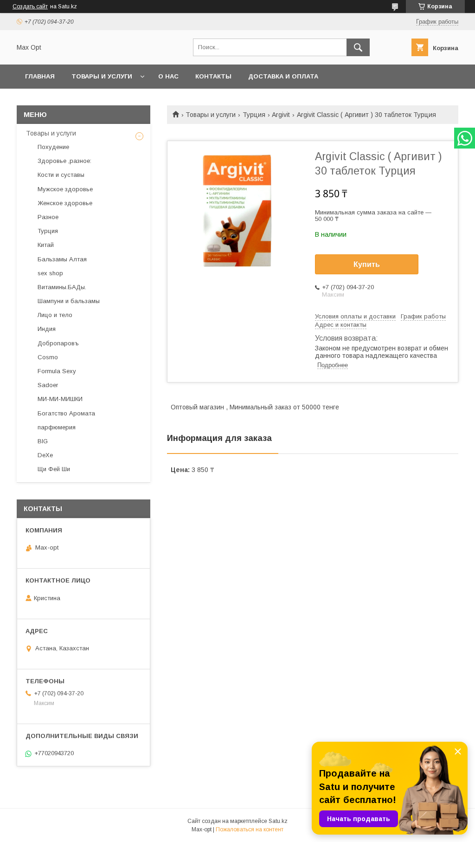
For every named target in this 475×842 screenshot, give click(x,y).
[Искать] (358, 47)
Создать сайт (30, 6)
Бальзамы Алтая (62, 259)
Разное (48, 217)
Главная (40, 76)
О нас (168, 76)
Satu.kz (278, 821)
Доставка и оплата (283, 76)
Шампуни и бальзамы (69, 301)
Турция (254, 114)
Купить (366, 264)
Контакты (213, 76)
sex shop (50, 273)
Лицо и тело (55, 314)
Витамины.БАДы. (62, 287)
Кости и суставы (61, 174)
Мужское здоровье (65, 189)
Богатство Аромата (66, 413)
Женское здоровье (65, 203)
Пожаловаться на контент (249, 829)
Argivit (281, 114)
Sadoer (48, 385)
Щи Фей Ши (54, 469)
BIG (43, 441)
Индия (47, 328)
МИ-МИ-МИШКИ (60, 398)
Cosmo (48, 357)
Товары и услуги (101, 76)
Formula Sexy (57, 371)
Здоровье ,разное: (64, 160)
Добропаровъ (58, 343)
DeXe (45, 455)
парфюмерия (57, 427)
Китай (46, 244)
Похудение (53, 146)
